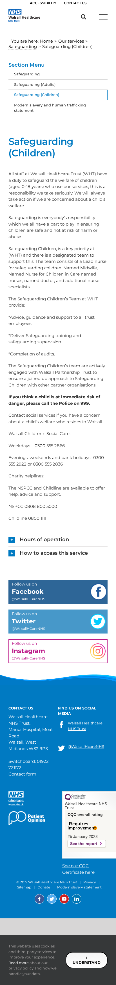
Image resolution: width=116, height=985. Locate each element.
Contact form (22, 774)
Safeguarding (27, 74)
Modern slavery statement (79, 887)
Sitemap (24, 887)
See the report (83, 843)
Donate (43, 887)
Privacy (89, 882)
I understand (87, 960)
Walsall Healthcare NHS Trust (85, 726)
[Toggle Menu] (103, 16)
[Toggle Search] (83, 16)
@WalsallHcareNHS (86, 746)
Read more (18, 962)
